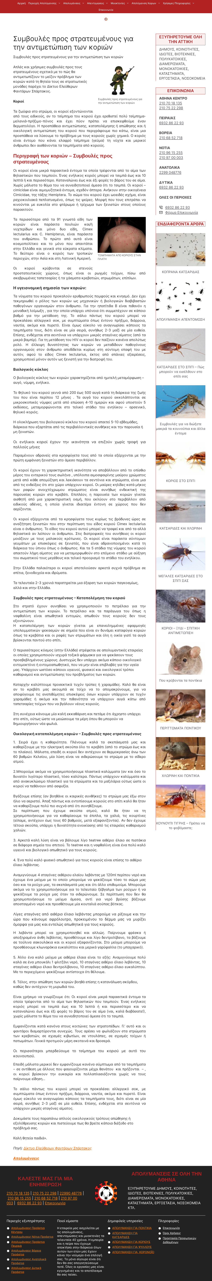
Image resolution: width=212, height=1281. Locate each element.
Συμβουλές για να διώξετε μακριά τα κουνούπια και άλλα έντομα (180, 428)
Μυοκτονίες (118, 3)
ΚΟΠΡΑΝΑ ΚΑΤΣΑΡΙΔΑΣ (180, 272)
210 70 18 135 (170, 103)
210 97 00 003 (171, 158)
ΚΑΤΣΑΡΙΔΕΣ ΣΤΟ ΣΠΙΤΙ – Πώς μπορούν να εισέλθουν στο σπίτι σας (180, 371)
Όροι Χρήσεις (172, 1233)
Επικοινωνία (106, 9)
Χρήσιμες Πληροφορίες (176, 3)
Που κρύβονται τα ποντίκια (180, 680)
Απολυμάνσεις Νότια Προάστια (32, 1236)
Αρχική (21, 3)
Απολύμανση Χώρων (144, 3)
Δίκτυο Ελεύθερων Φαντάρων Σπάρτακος (58, 1148)
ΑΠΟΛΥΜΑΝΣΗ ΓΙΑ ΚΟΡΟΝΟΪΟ (133, 1252)
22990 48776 (71, 1193)
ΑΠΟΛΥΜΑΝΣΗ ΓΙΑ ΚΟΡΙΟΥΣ (131, 1242)
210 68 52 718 (171, 138)
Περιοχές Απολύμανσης (42, 3)
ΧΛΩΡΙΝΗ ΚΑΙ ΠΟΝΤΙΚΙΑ (181, 776)
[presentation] (180, 249)
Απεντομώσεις (95, 3)
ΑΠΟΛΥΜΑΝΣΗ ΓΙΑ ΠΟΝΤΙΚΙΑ (132, 1228)
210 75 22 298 (171, 108)
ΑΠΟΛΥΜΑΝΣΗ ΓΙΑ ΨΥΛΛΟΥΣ (132, 1247)
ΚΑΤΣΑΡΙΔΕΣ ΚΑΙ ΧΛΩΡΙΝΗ (180, 528)
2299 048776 (170, 172)
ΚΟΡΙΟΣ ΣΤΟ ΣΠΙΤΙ (180, 481)
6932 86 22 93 (171, 123)
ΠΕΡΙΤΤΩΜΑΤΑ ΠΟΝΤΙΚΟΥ (180, 728)
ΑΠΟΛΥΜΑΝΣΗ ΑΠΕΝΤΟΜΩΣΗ (181, 319)
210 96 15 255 (171, 153)
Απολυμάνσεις (71, 3)
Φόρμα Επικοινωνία (181, 212)
